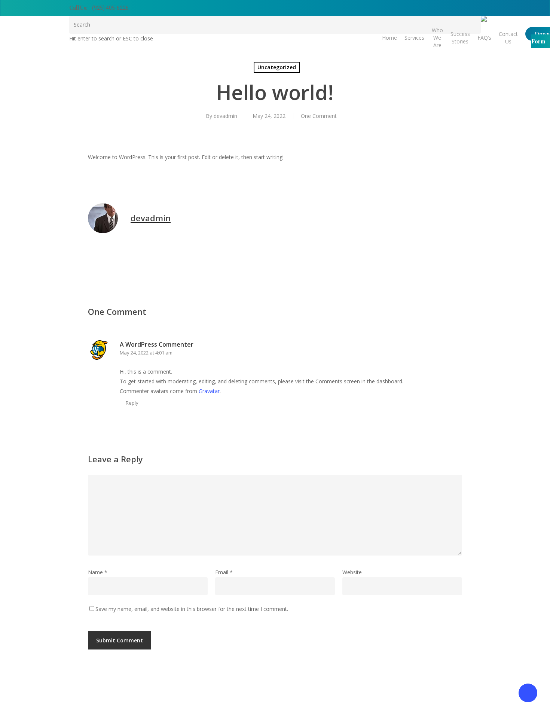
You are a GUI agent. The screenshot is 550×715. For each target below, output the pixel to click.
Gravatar (209, 391)
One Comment (319, 115)
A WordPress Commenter (156, 344)
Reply (132, 402)
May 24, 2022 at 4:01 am (146, 352)
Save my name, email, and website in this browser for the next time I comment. (191, 608)
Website (352, 572)
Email (224, 572)
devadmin (225, 115)
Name (97, 572)
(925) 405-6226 (110, 8)
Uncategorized (276, 67)
